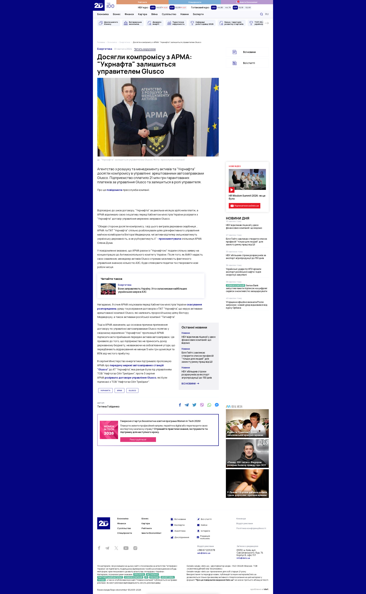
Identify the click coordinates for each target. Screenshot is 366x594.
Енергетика (104, 49)
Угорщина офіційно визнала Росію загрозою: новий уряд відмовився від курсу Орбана (246, 304)
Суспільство (169, 14)
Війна (154, 14)
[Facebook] (180, 405)
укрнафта (105, 390)
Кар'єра (142, 14)
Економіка (103, 14)
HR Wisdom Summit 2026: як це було (247, 197)
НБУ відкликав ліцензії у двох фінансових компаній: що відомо (199, 340)
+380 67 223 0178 (206, 550)
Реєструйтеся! (138, 439)
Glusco (132, 390)
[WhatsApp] (209, 405)
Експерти (198, 14)
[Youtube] (126, 548)
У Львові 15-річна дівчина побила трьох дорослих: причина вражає (247, 494)
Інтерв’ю (205, 531)
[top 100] (110, 5)
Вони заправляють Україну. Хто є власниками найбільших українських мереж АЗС (152, 290)
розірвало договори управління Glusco (130, 377)
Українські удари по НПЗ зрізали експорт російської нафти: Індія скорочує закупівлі (243, 271)
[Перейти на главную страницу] (99, 5)
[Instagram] (135, 548)
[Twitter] (194, 404)
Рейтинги (142, 2)
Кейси (204, 525)
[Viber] (202, 405)
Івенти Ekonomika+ (152, 532)
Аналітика (179, 531)
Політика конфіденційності (251, 528)
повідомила (114, 190)
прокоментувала (170, 238)
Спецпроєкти (194, 2)
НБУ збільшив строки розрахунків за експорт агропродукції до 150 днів (197, 374)
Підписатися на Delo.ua (246, 205)
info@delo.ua (243, 558)
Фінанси (129, 14)
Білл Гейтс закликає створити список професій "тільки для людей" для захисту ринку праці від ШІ (198, 357)
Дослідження (181, 537)
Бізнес (116, 14)
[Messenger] (217, 405)
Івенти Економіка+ (247, 2)
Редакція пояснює (205, 537)
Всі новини (189, 383)
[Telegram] (187, 404)
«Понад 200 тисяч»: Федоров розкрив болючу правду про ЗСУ (246, 464)
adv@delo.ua (203, 553)
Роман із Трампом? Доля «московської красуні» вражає (245, 433)
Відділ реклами (244, 523)
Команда (241, 518)
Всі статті (249, 63)
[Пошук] (261, 14)
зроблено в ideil (259, 589)
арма (119, 390)
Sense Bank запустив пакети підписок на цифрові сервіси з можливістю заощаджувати (246, 288)
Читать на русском (145, 49)
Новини (184, 14)
